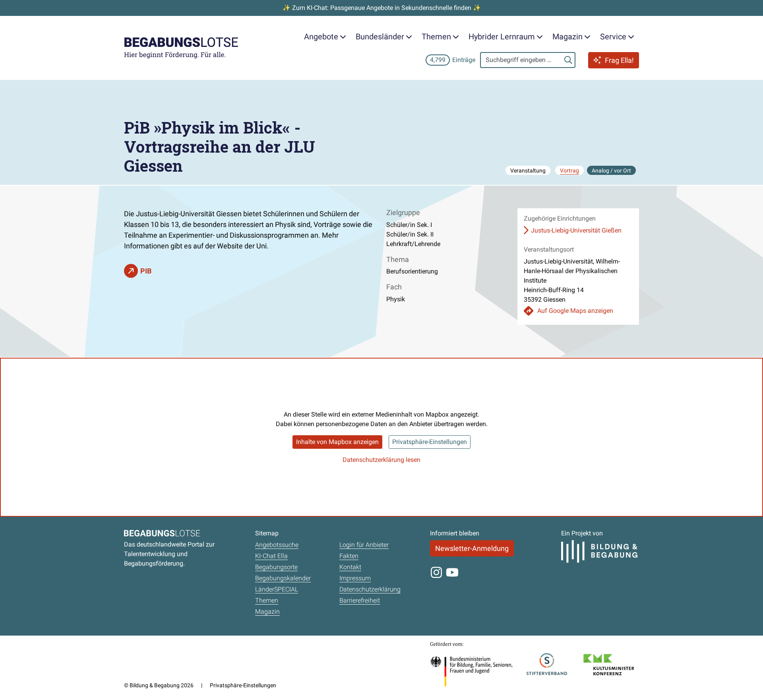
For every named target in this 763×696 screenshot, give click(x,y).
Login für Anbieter (364, 545)
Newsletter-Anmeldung (472, 548)
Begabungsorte (276, 567)
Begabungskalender (283, 578)
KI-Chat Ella (271, 556)
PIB (145, 271)
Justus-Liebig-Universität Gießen (576, 230)
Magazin (267, 611)
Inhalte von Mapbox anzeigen (337, 442)
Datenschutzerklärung (370, 589)
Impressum (355, 578)
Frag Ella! (619, 60)
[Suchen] (568, 60)
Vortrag (569, 170)
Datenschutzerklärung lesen (381, 459)
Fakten (348, 556)
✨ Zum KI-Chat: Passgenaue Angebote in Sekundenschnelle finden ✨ (382, 8)
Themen (266, 600)
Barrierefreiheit (359, 600)
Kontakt (350, 567)
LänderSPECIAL (276, 589)
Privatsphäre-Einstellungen (429, 442)
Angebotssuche (276, 545)
